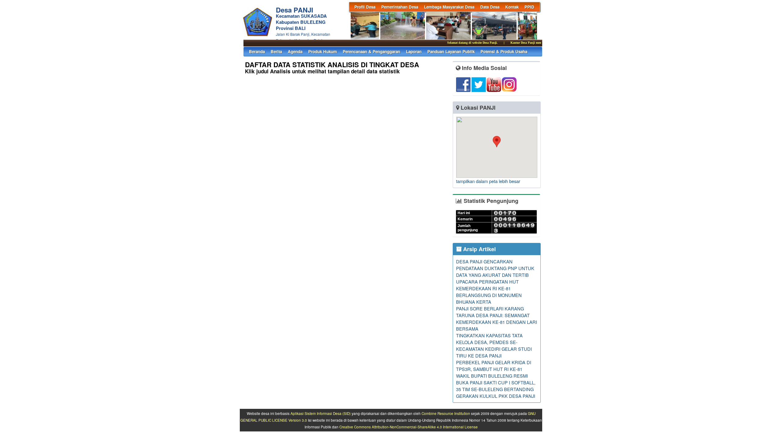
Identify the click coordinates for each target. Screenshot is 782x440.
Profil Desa (364, 7)
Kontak (512, 7)
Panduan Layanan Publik (451, 51)
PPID (529, 7)
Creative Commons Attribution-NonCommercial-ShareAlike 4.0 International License (408, 426)
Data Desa (489, 7)
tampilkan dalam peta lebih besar (488, 181)
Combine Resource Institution (446, 413)
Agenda (295, 51)
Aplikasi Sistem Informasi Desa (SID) (321, 413)
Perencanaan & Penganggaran (371, 51)
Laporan (414, 51)
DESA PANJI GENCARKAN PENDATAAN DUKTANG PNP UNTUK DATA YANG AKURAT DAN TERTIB (495, 268)
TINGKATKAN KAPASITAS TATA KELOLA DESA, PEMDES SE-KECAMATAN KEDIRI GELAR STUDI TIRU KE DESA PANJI (494, 345)
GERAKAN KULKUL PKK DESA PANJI (495, 396)
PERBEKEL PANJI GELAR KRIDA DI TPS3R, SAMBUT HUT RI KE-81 (493, 365)
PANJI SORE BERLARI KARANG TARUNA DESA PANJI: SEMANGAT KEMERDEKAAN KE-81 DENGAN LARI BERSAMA (496, 318)
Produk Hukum (322, 51)
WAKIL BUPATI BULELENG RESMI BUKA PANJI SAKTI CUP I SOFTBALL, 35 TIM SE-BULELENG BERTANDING (495, 382)
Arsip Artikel (479, 249)
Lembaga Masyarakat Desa (449, 7)
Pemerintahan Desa (399, 7)
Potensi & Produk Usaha (504, 51)
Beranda (257, 51)
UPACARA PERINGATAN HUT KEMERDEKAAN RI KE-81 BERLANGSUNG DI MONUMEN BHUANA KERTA (489, 291)
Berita (276, 51)
